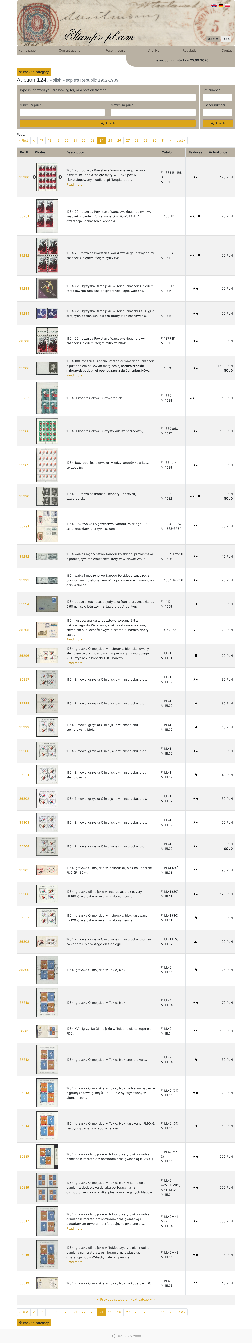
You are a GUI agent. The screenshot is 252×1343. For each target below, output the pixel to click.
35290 (24, 496)
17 (41, 140)
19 (58, 140)
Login (226, 38)
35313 (24, 1093)
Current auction (70, 50)
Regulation (190, 50)
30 (154, 140)
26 (119, 140)
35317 (24, 1221)
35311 (24, 1031)
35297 (24, 679)
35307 (24, 918)
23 (92, 140)
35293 (24, 580)
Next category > (142, 1299)
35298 (24, 703)
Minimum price (31, 105)
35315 (24, 1156)
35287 (24, 398)
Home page (27, 50)
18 (49, 140)
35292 (24, 556)
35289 (24, 465)
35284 (24, 313)
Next (60, 177)
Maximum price (122, 105)
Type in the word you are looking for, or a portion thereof (63, 90)
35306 (24, 894)
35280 (24, 177)
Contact (228, 50)
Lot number (211, 90)
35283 (24, 288)
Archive (153, 50)
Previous (34, 177)
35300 (24, 751)
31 (163, 140)
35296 (24, 656)
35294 (24, 604)
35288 (24, 431)
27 (128, 140)
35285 (24, 341)
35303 (24, 822)
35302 (24, 799)
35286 (24, 368)
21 (75, 140)
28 (137, 140)
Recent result (115, 50)
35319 (24, 1283)
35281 (24, 216)
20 (67, 140)
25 (110, 140)
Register (212, 38)
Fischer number (214, 105)
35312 (24, 1060)
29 (145, 140)
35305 (24, 870)
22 (84, 140)
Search (109, 123)
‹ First (23, 140)
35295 (24, 630)
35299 (24, 727)
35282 (24, 255)
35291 (24, 526)
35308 (24, 942)
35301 (24, 775)
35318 (24, 1255)
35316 (24, 1187)
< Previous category (112, 1299)
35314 (24, 1126)
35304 (24, 846)
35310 (24, 1003)
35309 (24, 970)
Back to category (35, 72)
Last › (181, 140)
